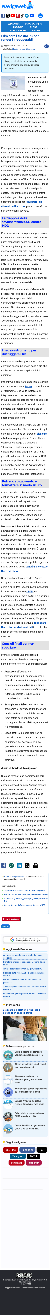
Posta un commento (11, 919)
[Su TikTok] (22, 17)
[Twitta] (27, 867)
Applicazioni (18, 30)
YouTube (11, 1149)
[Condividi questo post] (46, 46)
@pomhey (30, 49)
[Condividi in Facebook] (3, 868)
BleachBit (42, 433)
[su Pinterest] (17, 17)
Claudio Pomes (18, 49)
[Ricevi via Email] (31, 17)
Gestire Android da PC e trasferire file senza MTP (24, 905)
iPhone (33, 27)
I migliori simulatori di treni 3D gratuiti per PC (22, 969)
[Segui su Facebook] (3, 17)
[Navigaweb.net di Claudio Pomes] (17, 10)
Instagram (33, 1162)
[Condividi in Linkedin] (19, 867)
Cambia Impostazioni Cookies (33, 1288)
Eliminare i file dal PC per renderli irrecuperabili (20, 38)
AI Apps (35, 30)
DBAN (29, 591)
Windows (14, 24)
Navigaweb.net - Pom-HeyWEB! (16, 1280)
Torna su (5, 926)
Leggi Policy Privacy (12, 1288)
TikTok (34, 1156)
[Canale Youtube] (13, 16)
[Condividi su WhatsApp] (11, 867)
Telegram (17, 1156)
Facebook (27, 1149)
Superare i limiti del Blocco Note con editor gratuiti (24, 890)
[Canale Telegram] (26, 17)
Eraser (28, 386)
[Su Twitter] (8, 17)
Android (18, 27)
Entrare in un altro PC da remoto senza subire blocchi (26, 894)
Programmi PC (33, 24)
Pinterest (16, 1162)
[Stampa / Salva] (36, 866)
